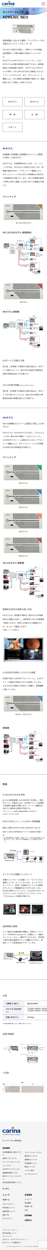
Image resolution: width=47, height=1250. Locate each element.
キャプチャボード (31, 1174)
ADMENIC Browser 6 (16, 934)
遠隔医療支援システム (10, 1173)
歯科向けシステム (31, 1156)
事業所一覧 (28, 1206)
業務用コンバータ (31, 1159)
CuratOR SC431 (34, 890)
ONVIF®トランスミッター (11, 1169)
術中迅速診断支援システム (11, 1182)
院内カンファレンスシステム (11, 1177)
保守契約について (8, 1207)
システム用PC (29, 1170)
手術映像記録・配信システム (11, 1153)
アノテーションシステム (33, 1152)
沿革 (26, 1210)
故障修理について (8, 1211)
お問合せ (28, 1220)
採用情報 (28, 1215)
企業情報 (28, 1194)
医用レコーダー (30, 1167)
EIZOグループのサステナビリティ (14, 1239)
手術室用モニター (31, 1163)
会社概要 (28, 1203)
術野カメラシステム (9, 1158)
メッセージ (28, 1199)
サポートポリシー (8, 1204)
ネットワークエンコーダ (11, 1162)
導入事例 (5, 1188)
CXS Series (8, 896)
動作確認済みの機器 (12, 838)
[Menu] (43, 3)
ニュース (6, 1194)
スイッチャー (7, 1165)
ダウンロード (7, 1218)
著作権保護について (9, 1233)
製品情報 (6, 1148)
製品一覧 (5, 1215)
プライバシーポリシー (10, 1230)
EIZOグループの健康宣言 (11, 1242)
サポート (6, 1199)
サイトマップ (7, 1236)
